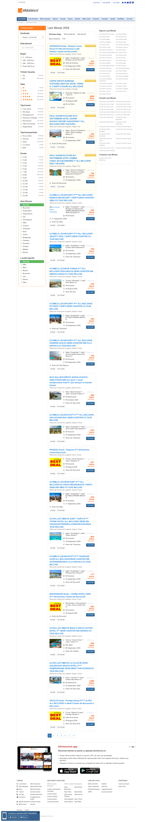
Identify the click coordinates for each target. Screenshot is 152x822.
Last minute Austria (121, 36)
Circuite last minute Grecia (106, 114)
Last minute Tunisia (104, 91)
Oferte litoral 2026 (36, 786)
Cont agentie (106, 2)
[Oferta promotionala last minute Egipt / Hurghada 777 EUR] (55, 574)
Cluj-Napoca (27, 220)
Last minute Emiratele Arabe (107, 52)
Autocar (33, 139)
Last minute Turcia (121, 91)
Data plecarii (81, 34)
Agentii (112, 19)
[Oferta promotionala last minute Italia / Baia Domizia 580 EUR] (55, 395)
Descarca (68, 771)
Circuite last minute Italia (106, 117)
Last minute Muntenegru (123, 68)
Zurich (25, 234)
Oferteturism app (67, 746)
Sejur (20, 789)
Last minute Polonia (104, 76)
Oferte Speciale (35, 784)
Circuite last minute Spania (123, 134)
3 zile (33, 160)
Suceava (26, 243)
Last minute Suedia (121, 86)
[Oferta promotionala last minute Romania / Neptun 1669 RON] (55, 96)
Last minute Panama (121, 73)
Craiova (26, 226)
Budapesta (27, 237)
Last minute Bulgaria (105, 42)
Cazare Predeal (52, 796)
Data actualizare (69, 34)
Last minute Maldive (105, 63)
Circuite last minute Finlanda (107, 112)
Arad (24, 231)
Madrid (25, 249)
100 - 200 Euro (28, 60)
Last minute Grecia (121, 55)
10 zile (33, 181)
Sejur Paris (67, 792)
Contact (27, 810)
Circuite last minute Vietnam (107, 150)
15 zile (33, 195)
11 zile (33, 184)
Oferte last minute (31, 22)
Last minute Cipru (104, 44)
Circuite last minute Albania (106, 101)
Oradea (25, 246)
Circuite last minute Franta (123, 112)
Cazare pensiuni (107, 792)
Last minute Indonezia (105, 57)
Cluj (24, 276)
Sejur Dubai (78, 792)
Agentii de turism (24, 802)
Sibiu (24, 223)
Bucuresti (26, 208)
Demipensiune (33, 115)
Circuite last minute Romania (124, 129)
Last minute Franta (121, 52)
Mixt (33, 148)
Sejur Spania (68, 802)
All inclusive (33, 121)
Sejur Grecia (78, 794)
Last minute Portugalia (122, 76)
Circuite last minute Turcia (106, 148)
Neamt (25, 279)
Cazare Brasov (52, 799)
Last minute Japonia (105, 60)
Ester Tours (122, 786)
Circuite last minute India (123, 114)
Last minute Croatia (104, 47)
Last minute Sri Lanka (105, 86)
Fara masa (33, 109)
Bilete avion (86, 19)
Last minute (22, 19)
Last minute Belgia (104, 39)
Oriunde (26, 205)
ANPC (90, 792)
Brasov (25, 252)
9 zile (33, 178)
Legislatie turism (107, 789)
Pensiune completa (33, 118)
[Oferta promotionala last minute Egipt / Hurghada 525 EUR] (55, 319)
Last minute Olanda (121, 71)
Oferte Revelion (35, 789)
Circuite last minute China (123, 104)
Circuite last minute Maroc (106, 122)
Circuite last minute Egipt (106, 109)
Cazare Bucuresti (52, 802)
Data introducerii (54, 39)
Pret (63, 39)
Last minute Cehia (121, 42)
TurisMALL (121, 19)
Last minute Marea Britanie (106, 65)
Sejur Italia (77, 802)
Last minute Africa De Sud (106, 34)
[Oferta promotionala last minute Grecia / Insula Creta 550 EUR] (55, 643)
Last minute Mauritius (105, 68)
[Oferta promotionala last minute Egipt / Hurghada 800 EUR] (55, 536)
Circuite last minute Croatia (123, 106)
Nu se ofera (33, 136)
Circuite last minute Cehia (106, 104)
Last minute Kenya (121, 60)
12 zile (33, 187)
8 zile (33, 175)
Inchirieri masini (35, 802)
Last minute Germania (105, 55)
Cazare (70, 19)
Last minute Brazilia (121, 39)
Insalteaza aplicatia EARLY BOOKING (22, 813)
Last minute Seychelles (105, 83)
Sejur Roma (78, 787)
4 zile (33, 163)
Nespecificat (33, 127)
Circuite (62, 19)
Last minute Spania (121, 83)
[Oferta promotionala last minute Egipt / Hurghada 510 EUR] (55, 61)
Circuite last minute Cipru (106, 106)
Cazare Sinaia (52, 794)
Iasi (24, 217)
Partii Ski (104, 786)
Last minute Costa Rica (122, 44)
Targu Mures (27, 214)
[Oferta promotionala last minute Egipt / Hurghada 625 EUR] (55, 209)
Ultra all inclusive (33, 124)
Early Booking (33, 19)
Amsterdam (27, 211)
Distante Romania (94, 789)
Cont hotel (116, 2)
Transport (105, 19)
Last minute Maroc (121, 65)
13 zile (33, 190)
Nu (33, 78)
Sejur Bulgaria (69, 799)
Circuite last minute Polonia (123, 126)
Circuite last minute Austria (123, 101)
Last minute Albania (121, 34)
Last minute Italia (120, 57)
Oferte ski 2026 (93, 784)
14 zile (33, 193)
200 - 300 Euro (28, 63)
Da (33, 75)
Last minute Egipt (121, 50)
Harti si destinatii (93, 786)
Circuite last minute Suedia (123, 138)
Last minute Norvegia (105, 71)
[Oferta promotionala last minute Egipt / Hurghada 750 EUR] (55, 248)
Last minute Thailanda (122, 88)
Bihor (25, 267)
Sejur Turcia (78, 799)
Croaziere (96, 19)
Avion (33, 142)
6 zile (33, 169)
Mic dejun (33, 112)
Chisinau (26, 240)
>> (74, 736)
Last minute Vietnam (105, 94)
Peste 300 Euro (28, 66)
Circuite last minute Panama (107, 126)
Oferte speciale (45, 19)
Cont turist (96, 2)
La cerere (33, 145)
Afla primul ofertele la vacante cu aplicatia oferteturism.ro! (82, 751)
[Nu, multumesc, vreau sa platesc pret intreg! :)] (38, 812)
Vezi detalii (90, 69)
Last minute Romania (122, 79)
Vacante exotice (35, 792)
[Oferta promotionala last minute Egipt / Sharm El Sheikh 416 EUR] (55, 133)
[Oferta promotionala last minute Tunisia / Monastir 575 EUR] (55, 283)
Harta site (19, 810)
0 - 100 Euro (27, 57)
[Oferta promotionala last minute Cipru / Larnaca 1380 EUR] (55, 680)
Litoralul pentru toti (36, 794)
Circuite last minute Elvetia (123, 109)
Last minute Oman (104, 73)
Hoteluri (77, 19)
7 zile (33, 172)
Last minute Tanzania (105, 88)
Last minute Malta (121, 63)
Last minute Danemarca (106, 50)
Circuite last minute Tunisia (123, 143)
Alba (24, 264)
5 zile (33, 166)
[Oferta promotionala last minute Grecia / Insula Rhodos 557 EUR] (55, 462)
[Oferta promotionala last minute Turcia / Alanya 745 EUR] (55, 716)
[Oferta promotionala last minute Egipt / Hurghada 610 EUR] (55, 429)
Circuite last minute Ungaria (123, 148)
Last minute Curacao (122, 47)
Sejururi (55, 19)
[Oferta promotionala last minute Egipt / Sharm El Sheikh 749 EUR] (55, 172)
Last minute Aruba (104, 36)
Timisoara (26, 228)
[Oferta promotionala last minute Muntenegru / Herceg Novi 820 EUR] (55, 606)
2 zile (33, 157)
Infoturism (28, 10)
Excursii (129, 19)
